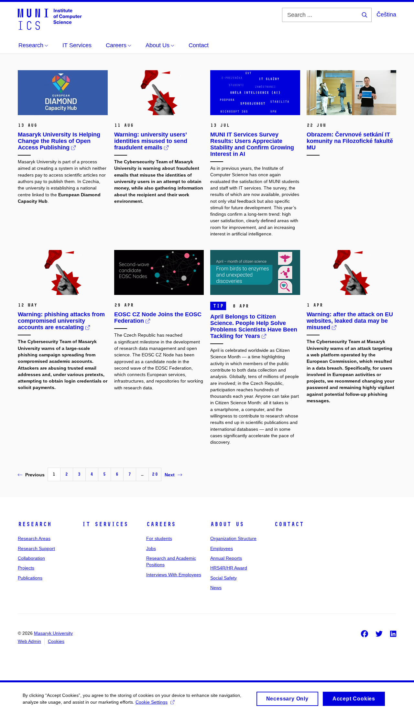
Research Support (36, 548)
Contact (289, 524)
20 (155, 474)
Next (170, 474)
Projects (26, 567)
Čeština (386, 14)
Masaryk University (53, 633)
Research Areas (34, 538)
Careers (161, 524)
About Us (227, 524)
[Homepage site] (50, 19)
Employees (221, 548)
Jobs (151, 548)
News (216, 587)
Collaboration (31, 558)
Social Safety (223, 577)
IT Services (105, 524)
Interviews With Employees (173, 574)
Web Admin (29, 641)
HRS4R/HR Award (228, 567)
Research (34, 524)
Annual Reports (226, 558)
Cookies (56, 641)
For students (159, 538)
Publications (30, 577)
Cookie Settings (152, 702)
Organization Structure (233, 538)
